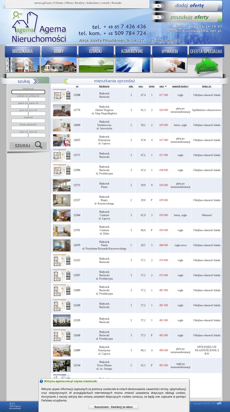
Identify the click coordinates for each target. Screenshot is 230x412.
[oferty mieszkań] (21, 59)
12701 (76, 230)
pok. (131, 86)
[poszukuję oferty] (187, 17)
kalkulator (93, 2)
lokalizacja (104, 86)
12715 (76, 185)
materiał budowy (180, 86)
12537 (76, 200)
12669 (76, 125)
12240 (76, 305)
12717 (76, 155)
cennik (105, 2)
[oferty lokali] (133, 59)
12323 (76, 260)
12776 (76, 110)
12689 (76, 350)
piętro (152, 86)
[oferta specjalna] (207, 59)
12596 (76, 170)
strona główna (42, 2)
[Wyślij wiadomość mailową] (195, 30)
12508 (76, 95)
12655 (76, 140)
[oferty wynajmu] (170, 59)
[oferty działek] (95, 59)
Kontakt (117, 2)
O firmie (58, 2)
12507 (76, 275)
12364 (76, 215)
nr (77, 86)
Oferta (69, 2)
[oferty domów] (58, 59)
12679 (76, 245)
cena (161, 86)
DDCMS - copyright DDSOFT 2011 (199, 403)
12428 (76, 335)
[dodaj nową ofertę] (187, 6)
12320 (76, 320)
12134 (76, 365)
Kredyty (80, 2)
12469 (76, 290)
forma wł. (206, 86)
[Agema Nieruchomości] (36, 26)
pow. (141, 86)
